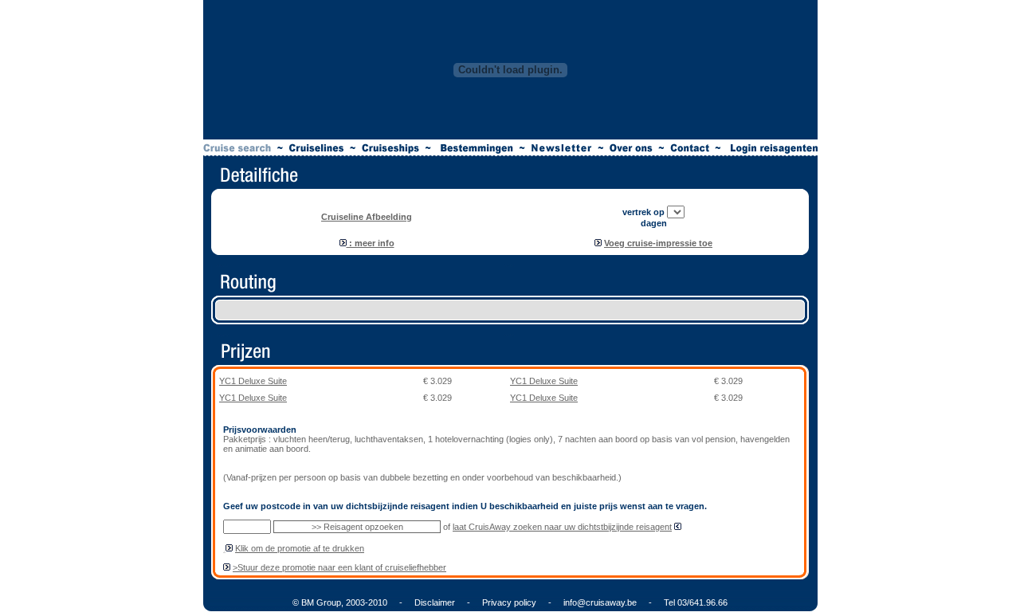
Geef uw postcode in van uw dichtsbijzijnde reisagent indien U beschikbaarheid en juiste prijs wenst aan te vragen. (465, 506)
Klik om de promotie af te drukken (299, 548)
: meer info (370, 243)
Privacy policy (509, 602)
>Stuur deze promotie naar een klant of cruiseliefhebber (339, 567)
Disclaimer (434, 602)
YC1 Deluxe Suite (253, 381)
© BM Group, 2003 (328, 602)
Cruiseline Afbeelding (366, 217)
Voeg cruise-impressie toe (658, 243)
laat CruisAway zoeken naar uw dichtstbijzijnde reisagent (562, 527)
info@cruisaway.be (600, 602)
